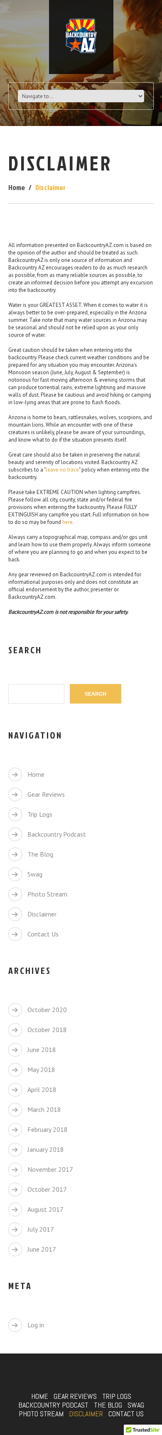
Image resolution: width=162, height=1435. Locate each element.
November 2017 (50, 1169)
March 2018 (44, 1109)
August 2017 (45, 1209)
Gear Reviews (46, 794)
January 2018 (45, 1149)
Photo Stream (47, 894)
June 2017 (41, 1249)
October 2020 (47, 1009)
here (67, 522)
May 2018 (41, 1069)
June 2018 (41, 1049)
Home (16, 187)
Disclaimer (41, 914)
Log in (35, 1325)
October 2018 (47, 1029)
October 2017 (47, 1189)
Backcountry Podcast (56, 834)
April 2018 (41, 1089)
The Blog (40, 854)
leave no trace (62, 469)
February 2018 (47, 1129)
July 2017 (40, 1229)
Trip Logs (39, 814)
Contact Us (43, 934)
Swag (34, 874)
